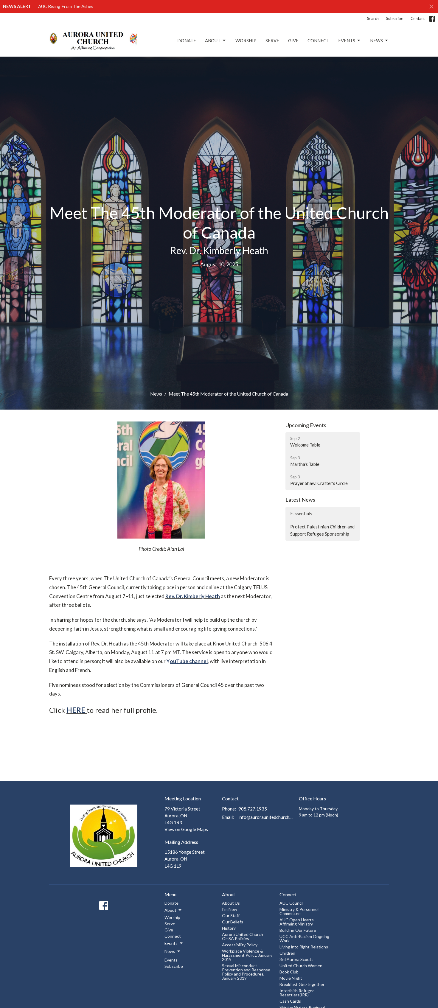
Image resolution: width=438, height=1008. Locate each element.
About (212, 40)
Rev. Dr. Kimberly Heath (192, 596)
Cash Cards (290, 1001)
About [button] (170, 910)
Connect (318, 40)
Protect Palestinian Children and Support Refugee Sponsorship (322, 530)
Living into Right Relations (303, 946)
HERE (75, 710)
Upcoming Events (305, 425)
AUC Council (291, 903)
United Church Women (300, 965)
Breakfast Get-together (301, 984)
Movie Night (290, 978)
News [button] (169, 951)
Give (293, 40)
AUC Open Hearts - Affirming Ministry (297, 921)
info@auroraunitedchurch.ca (265, 817)
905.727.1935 (252, 808)
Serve (272, 40)
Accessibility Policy (239, 944)
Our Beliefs (232, 921)
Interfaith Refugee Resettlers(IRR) (297, 992)
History (229, 928)
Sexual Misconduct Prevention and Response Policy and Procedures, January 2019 (246, 972)
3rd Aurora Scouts (296, 959)
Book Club (289, 971)
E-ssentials (301, 513)
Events (346, 40)
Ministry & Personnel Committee (299, 911)
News (376, 40)
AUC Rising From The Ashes (65, 6)
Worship (246, 40)
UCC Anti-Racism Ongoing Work (304, 938)
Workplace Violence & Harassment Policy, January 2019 (247, 955)
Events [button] (171, 943)
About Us (231, 903)
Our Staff (231, 915)
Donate (186, 40)
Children (287, 953)
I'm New (229, 909)
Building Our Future (297, 930)
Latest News (300, 499)
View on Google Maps (186, 829)
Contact (418, 18)
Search (373, 18)
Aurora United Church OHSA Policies (242, 936)
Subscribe (394, 18)
